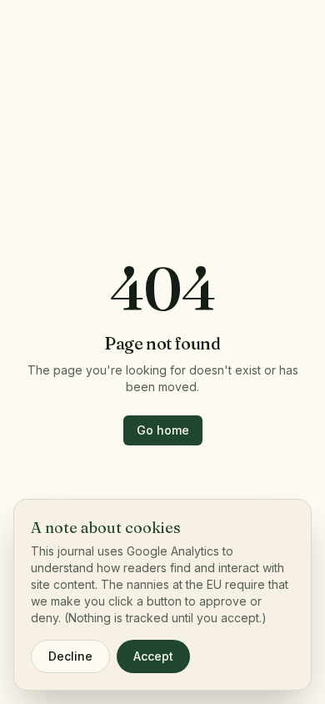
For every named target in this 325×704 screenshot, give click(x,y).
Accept (153, 656)
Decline (70, 656)
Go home (163, 430)
